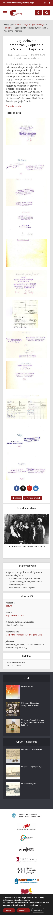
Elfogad (9, 910)
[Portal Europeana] (26, 838)
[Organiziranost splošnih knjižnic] (26, 826)
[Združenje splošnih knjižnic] (26, 891)
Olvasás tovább (14, 106)
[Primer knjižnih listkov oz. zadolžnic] (26, 314)
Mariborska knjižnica (32, 58)
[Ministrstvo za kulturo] (26, 816)
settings (34, 905)
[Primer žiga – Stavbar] (26, 131)
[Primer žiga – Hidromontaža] (26, 344)
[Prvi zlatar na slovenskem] (13, 756)
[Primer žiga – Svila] (26, 435)
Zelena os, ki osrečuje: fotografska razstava (30, 704)
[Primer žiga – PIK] (26, 283)
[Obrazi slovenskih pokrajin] (26, 870)
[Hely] (38, 12)
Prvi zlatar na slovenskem (31, 750)
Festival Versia (27, 686)
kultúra (9, 605)
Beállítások (38, 910)
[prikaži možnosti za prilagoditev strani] (45, 2)
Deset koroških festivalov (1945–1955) (26, 546)
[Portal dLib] (26, 849)
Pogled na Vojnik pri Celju (31, 767)
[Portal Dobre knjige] (27, 881)
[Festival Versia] (13, 692)
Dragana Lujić (35, 634)
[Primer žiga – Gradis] (26, 466)
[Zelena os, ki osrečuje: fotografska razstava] (13, 709)
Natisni (17, 498)
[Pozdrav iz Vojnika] (13, 789)
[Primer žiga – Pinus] (26, 162)
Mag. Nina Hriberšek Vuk (17, 634)
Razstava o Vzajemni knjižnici (21, 587)
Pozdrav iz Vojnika (28, 783)
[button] (41, 535)
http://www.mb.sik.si (15, 615)
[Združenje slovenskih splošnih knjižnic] (26, 860)
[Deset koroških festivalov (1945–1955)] (26, 528)
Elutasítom (23, 910)
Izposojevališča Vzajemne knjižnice (24, 578)
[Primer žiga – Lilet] (26, 222)
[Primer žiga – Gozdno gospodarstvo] (26, 375)
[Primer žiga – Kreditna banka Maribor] (26, 192)
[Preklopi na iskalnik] (46, 12)
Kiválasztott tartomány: (18, 2)
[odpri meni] (5, 13)
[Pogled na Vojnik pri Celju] (13, 772)
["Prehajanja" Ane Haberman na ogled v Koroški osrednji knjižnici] (13, 726)
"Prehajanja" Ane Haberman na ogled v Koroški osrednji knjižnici (32, 722)
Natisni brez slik (33, 498)
